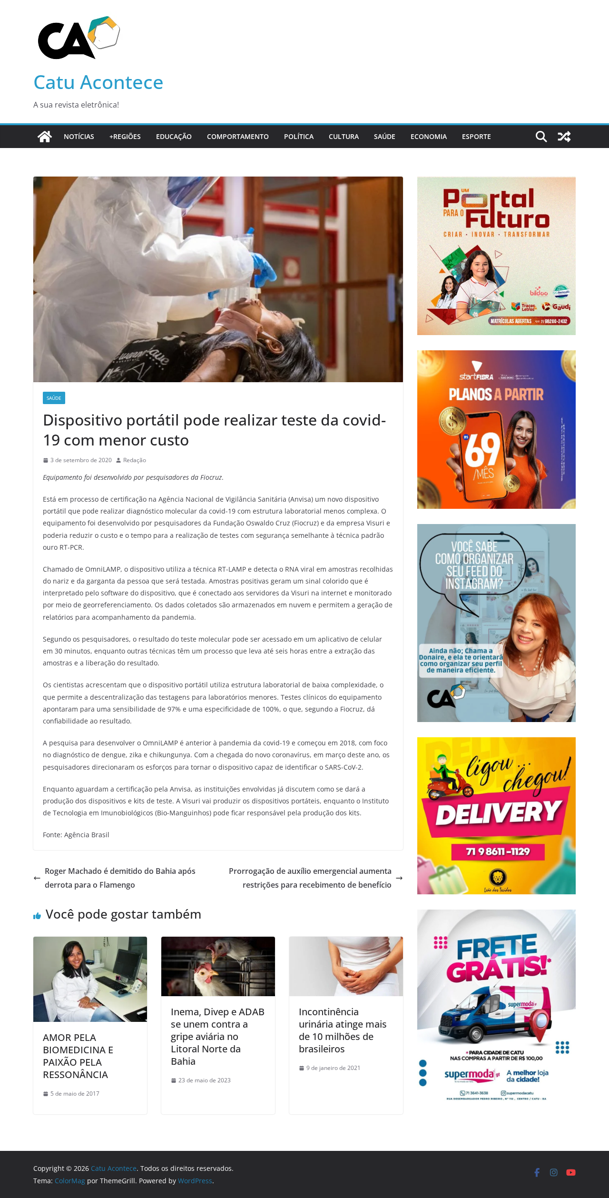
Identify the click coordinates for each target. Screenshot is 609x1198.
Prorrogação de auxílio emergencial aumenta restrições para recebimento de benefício (310, 878)
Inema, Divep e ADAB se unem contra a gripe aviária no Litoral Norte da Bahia (218, 1036)
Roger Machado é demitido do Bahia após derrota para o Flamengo (120, 878)
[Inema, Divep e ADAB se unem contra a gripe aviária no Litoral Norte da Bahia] (218, 943)
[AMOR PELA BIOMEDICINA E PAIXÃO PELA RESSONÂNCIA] (90, 943)
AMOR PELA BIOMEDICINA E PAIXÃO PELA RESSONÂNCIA (78, 1056)
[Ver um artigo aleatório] (564, 136)
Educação (174, 136)
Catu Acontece (98, 82)
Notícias (79, 136)
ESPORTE (476, 136)
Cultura (344, 136)
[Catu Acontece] (44, 136)
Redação (134, 460)
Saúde (384, 136)
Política (299, 136)
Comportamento (238, 136)
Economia (429, 136)
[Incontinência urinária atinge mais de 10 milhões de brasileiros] (346, 943)
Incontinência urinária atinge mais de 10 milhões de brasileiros (343, 1030)
